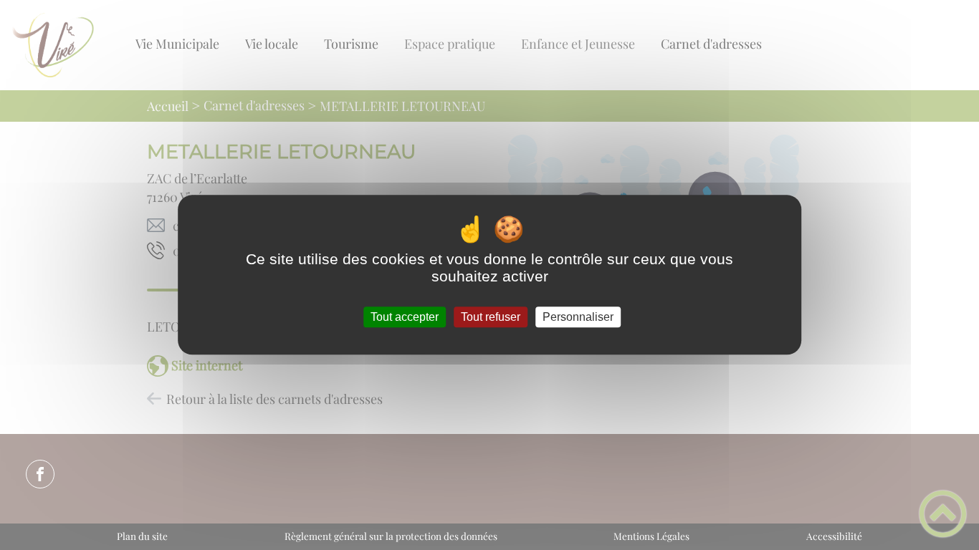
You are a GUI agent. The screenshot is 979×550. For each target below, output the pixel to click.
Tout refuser (490, 317)
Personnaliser (578, 317)
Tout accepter (405, 317)
